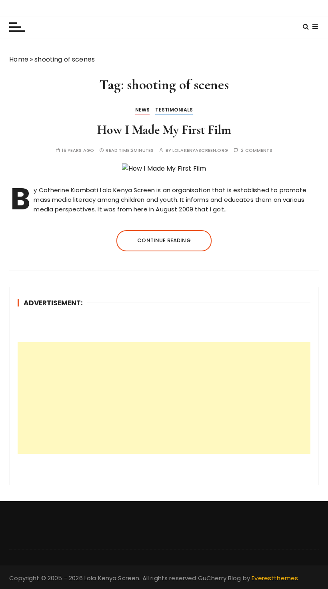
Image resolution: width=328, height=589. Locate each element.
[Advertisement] (164, 398)
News (142, 109)
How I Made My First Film (164, 129)
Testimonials (174, 109)
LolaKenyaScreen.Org (200, 150)
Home (18, 59)
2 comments (256, 150)
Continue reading (163, 240)
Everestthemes (275, 578)
